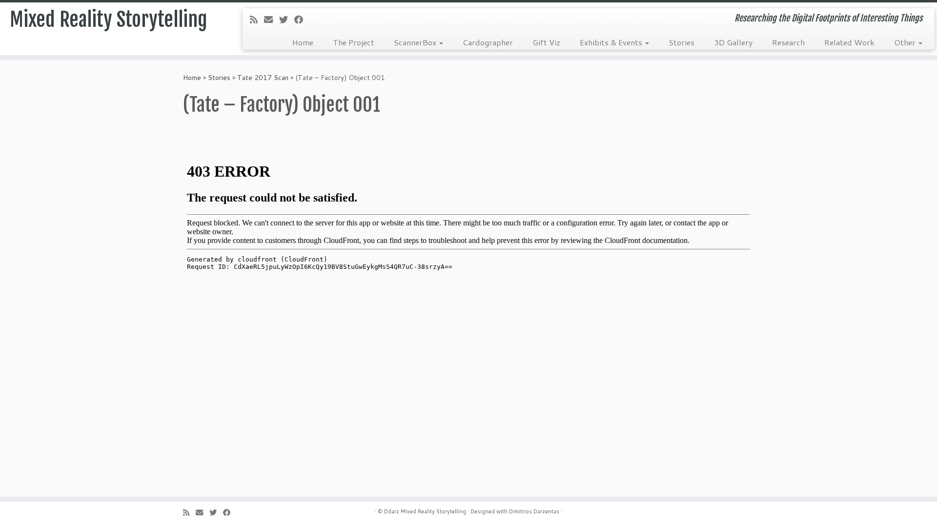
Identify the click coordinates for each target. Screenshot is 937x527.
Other (905, 42)
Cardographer (488, 42)
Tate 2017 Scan (262, 77)
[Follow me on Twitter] (286, 19)
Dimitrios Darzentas (534, 511)
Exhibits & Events (612, 42)
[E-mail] (271, 19)
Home (302, 42)
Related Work (849, 42)
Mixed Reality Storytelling (108, 19)
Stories (681, 42)
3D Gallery (733, 42)
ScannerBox (416, 42)
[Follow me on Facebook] (301, 19)
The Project (353, 42)
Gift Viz (546, 42)
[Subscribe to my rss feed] (257, 19)
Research (788, 42)
